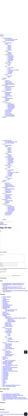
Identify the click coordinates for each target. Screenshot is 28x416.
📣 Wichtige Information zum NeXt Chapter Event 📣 (14, 288)
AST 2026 (5, 308)
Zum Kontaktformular (4, 412)
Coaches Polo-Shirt (7, 366)
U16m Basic (10, 60)
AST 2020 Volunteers (7, 363)
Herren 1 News (8, 81)
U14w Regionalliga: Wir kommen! (10, 286)
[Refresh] (0, 273)
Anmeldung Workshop (7, 362)
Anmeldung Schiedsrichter (8, 361)
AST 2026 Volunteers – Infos (11, 309)
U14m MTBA (11, 67)
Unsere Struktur (8, 111)
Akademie (5, 315)
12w (9, 340)
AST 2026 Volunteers (7, 38)
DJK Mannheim (11, 106)
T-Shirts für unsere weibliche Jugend (10, 370)
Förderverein (10, 108)
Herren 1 (9, 45)
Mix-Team (10, 75)
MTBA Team (8, 323)
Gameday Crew (8, 88)
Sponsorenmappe (6, 306)
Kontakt (4, 117)
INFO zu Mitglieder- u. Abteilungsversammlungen (13, 284)
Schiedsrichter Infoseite (7, 305)
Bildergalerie (7, 94)
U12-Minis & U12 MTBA (13, 69)
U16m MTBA (11, 59)
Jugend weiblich (8, 332)
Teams (4, 327)
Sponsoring (5, 97)
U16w (9, 65)
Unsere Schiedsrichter (9, 114)
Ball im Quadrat (11, 105)
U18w (9, 64)
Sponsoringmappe (9, 98)
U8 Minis (10, 73)
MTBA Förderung (9, 326)
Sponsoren (7, 99)
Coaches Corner (8, 95)
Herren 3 (9, 47)
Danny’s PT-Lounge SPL (10, 360)
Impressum (17, 414)
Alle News (7, 80)
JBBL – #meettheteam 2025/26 (9, 386)
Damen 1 (10, 52)
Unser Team (7, 112)
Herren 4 (9, 48)
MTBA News (8, 322)
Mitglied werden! (3, 224)
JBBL (9, 61)
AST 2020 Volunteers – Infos (11, 365)
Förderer (7, 100)
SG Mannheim (11, 104)
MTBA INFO (11, 55)
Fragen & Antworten (9, 354)
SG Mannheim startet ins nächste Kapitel (11, 283)
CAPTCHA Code (16, 275)
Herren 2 (9, 46)
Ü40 (9, 77)
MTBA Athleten (8, 325)
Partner (4, 359)
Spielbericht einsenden (9, 84)
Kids (6, 336)
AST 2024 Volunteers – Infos (11, 39)
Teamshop (5, 78)
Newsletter (5, 302)
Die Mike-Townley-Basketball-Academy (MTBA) (15, 317)
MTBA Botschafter (12, 321)
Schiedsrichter (8, 90)
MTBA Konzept (11, 320)
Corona (4, 297)
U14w (9, 68)
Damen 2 (10, 53)
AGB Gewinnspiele (7, 296)
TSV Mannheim (11, 107)
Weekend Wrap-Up (9, 82)
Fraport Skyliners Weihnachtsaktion (10, 367)
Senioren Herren (8, 328)
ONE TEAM (8, 87)
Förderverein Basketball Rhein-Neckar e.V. (11, 385)
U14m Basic (10, 71)
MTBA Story (10, 319)
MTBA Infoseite (6, 301)
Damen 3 (4, 382)
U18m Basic (10, 58)
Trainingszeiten (8, 42)
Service (4, 349)
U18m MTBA (11, 57)
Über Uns (5, 342)
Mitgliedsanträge (8, 92)
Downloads (7, 93)
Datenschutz (5, 372)
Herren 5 (9, 49)
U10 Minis (10, 72)
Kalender (4, 300)
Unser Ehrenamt (8, 110)
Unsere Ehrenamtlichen (10, 115)
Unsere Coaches (8, 113)
